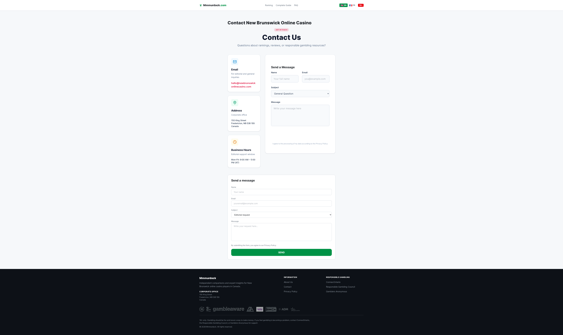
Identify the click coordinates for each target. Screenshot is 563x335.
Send (298, 135)
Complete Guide (283, 5)
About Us (288, 282)
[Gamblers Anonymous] (250, 309)
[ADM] (283, 309)
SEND (281, 252)
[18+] (201, 309)
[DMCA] (271, 309)
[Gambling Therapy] (259, 309)
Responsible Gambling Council (340, 286)
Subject (275, 87)
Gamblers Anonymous (336, 291)
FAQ (296, 5)
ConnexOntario (333, 282)
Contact (287, 286)
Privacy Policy (322, 144)
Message (275, 102)
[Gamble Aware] (228, 309)
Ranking (269, 5)
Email (305, 72)
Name (274, 72)
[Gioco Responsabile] (295, 309)
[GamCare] (208, 309)
